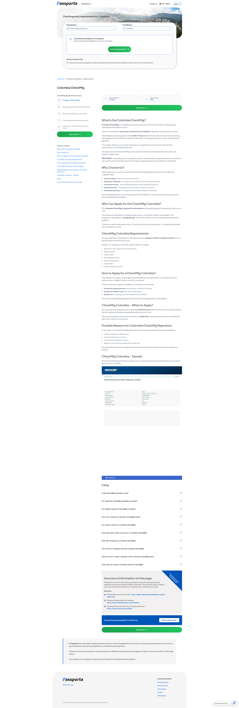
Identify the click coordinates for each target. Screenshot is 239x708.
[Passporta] (67, 4)
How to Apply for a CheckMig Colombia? (71, 163)
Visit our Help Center (169, 620)
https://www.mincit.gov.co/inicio (119, 608)
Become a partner (163, 682)
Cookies (160, 692)
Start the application (118, 49)
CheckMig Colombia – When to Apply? (70, 166)
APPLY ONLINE (73, 134)
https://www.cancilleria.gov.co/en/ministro (123, 603)
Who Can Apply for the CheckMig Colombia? (73, 156)
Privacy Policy (161, 689)
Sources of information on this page (69, 182)
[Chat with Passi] (234, 703)
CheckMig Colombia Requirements (69, 159)
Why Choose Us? (63, 152)
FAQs (59, 179)
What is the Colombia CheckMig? (68, 149)
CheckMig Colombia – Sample (68, 175)
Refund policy (161, 695)
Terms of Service (162, 685)
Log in (176, 4)
